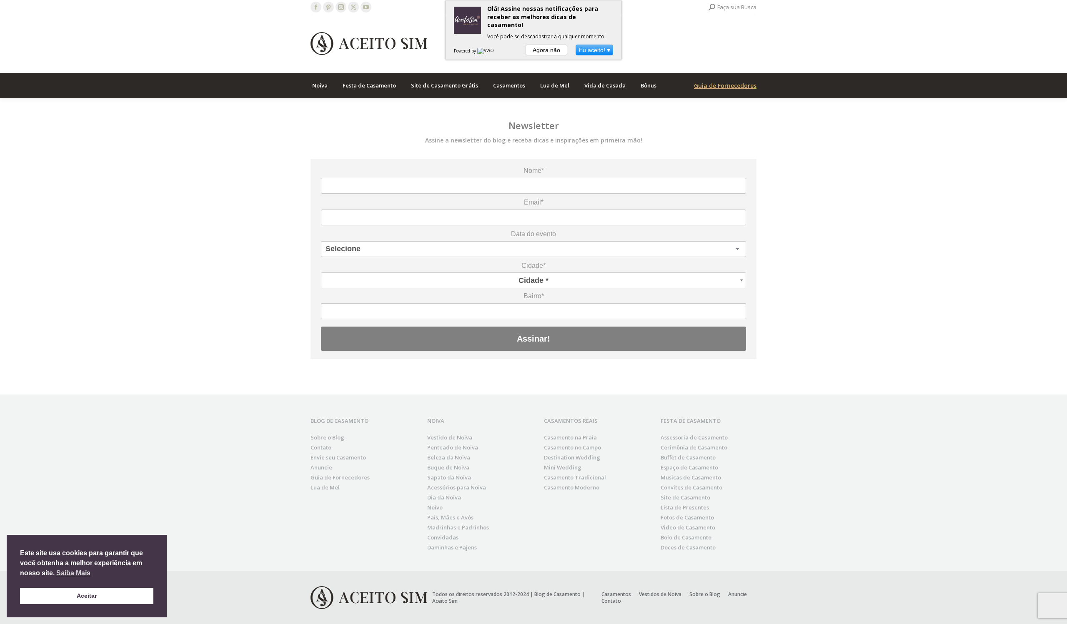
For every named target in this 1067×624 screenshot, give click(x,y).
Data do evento (533, 233)
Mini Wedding (562, 467)
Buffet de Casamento (688, 457)
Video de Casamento (688, 527)
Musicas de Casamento (691, 477)
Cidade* (533, 265)
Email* (534, 202)
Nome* (533, 170)
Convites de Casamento (691, 487)
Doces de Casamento (688, 547)
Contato (321, 447)
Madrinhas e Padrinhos (458, 527)
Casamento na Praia (570, 437)
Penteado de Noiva (452, 447)
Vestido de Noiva (449, 437)
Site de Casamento (685, 497)
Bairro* (533, 296)
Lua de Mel (325, 487)
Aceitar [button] (87, 595)
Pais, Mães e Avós (450, 517)
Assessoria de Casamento (694, 437)
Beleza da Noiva (448, 457)
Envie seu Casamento (338, 457)
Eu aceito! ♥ (594, 50)
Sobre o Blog (327, 437)
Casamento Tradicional (575, 477)
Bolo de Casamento (686, 537)
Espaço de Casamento (689, 467)
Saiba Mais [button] (73, 573)
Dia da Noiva (444, 497)
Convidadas (442, 537)
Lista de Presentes (685, 507)
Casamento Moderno (571, 487)
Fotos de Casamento (687, 517)
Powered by (465, 51)
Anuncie (321, 467)
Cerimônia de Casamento (694, 447)
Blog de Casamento (557, 594)
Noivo (435, 507)
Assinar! (533, 338)
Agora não (546, 50)
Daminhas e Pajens (452, 547)
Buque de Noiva (448, 467)
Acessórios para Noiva (456, 487)
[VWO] (486, 51)
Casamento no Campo (572, 447)
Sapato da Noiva (449, 477)
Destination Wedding (572, 457)
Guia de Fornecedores (725, 86)
